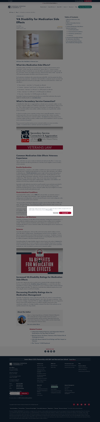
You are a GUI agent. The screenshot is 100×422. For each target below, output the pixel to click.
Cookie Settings (55, 212)
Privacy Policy (49, 210)
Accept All (65, 213)
